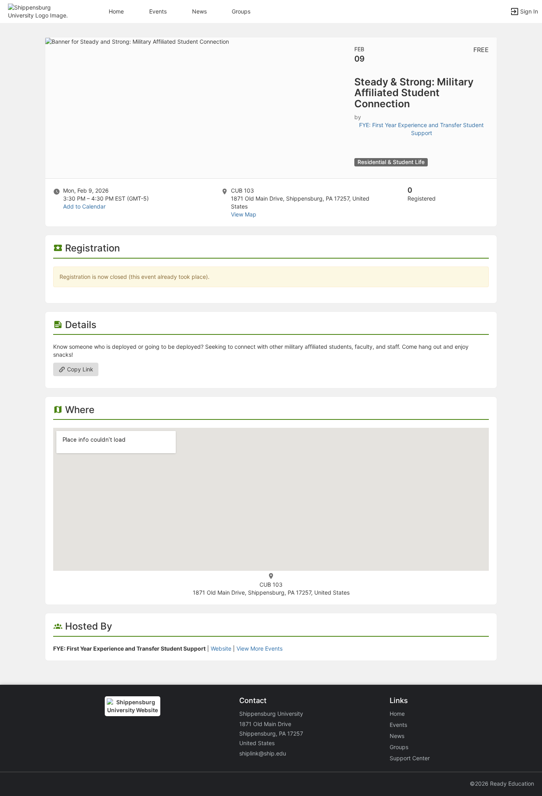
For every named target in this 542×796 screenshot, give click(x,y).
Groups (241, 11)
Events (158, 11)
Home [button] (116, 11)
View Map (243, 214)
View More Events (259, 648)
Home (397, 713)
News (199, 11)
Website (221, 648)
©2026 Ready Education (502, 783)
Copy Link (79, 369)
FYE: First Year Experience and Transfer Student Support (421, 129)
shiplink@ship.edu (262, 753)
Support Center (410, 758)
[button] (40, 11)
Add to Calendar (84, 206)
